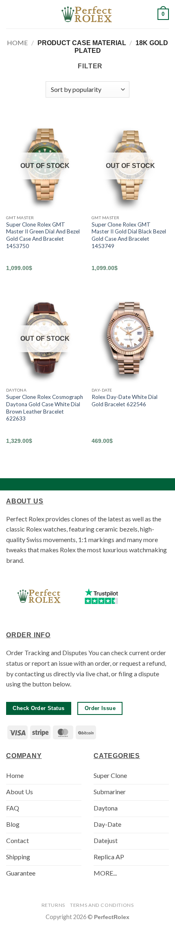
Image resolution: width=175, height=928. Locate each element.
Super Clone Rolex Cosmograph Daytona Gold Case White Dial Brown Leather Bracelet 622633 (44, 408)
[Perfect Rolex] (87, 14)
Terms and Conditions (101, 905)
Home (17, 42)
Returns (53, 905)
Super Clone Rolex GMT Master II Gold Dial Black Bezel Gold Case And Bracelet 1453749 (129, 235)
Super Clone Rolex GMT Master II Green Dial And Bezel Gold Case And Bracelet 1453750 (43, 235)
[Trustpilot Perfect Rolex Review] (101, 596)
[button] (11, 14)
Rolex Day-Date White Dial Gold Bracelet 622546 (125, 400)
